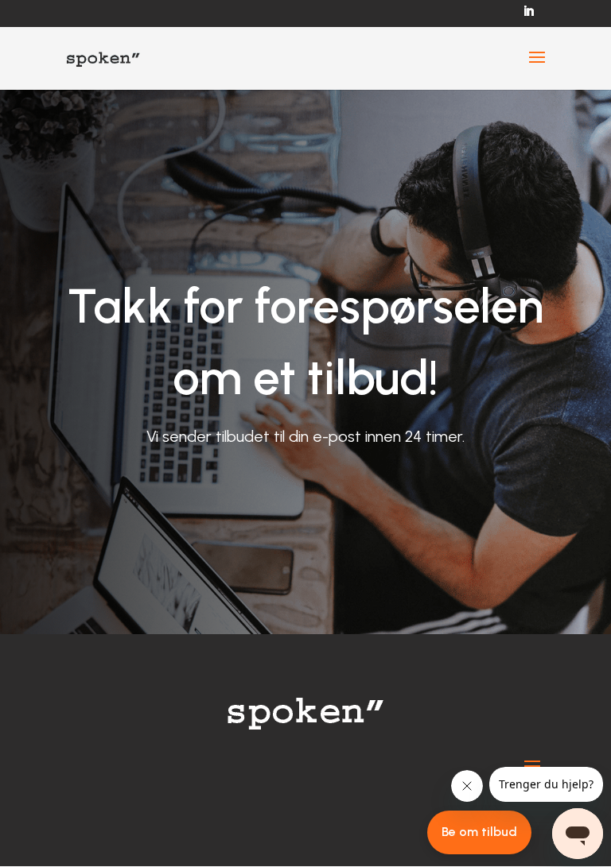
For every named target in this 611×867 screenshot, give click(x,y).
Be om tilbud (479, 831)
